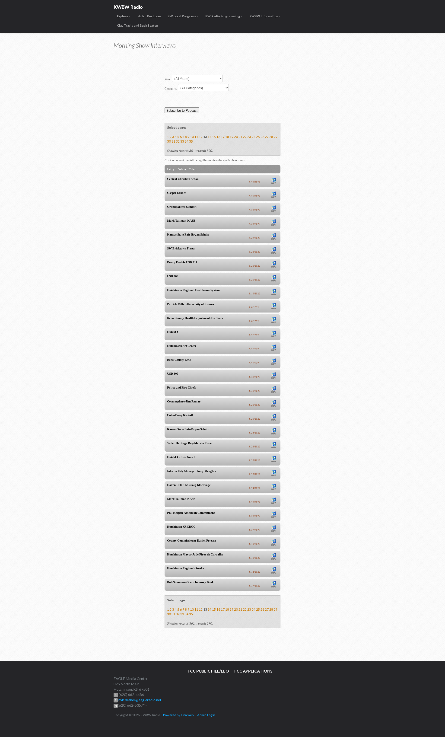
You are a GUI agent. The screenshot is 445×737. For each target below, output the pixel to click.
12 (201, 137)
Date (181, 169)
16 (218, 137)
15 (214, 137)
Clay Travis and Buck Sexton (137, 25)
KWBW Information (263, 16)
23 (249, 137)
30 (169, 141)
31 (173, 141)
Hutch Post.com (149, 16)
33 (182, 141)
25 (258, 137)
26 (262, 137)
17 (223, 137)
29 (275, 137)
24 (253, 137)
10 (192, 137)
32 (178, 141)
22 (245, 137)
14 (209, 137)
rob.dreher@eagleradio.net (139, 700)
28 (271, 137)
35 (191, 141)
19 (231, 137)
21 (240, 137)
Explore (122, 16)
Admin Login (206, 715)
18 (227, 137)
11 (196, 137)
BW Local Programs (182, 16)
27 (267, 137)
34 (186, 141)
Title (192, 169)
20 (236, 137)
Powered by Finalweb (178, 715)
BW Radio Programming (222, 16)
